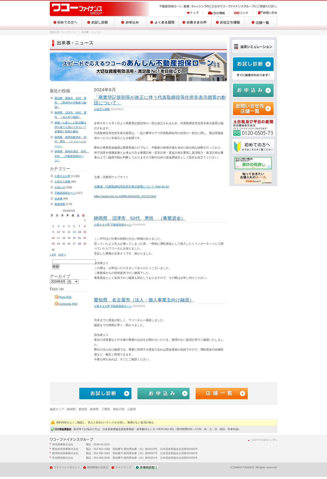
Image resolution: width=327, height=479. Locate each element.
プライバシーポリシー (67, 467)
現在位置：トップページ (63, 32)
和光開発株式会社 (62, 457)
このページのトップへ (264, 439)
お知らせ (60, 187)
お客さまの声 (195, 22)
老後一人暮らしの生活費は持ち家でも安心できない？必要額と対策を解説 (70, 127)
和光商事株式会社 (62, 444)
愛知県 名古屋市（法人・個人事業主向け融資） (144, 299)
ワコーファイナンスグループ (100, 9)
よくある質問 (163, 22)
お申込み (130, 22)
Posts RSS (65, 297)
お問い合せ (265, 13)
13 (74, 232)
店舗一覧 (261, 22)
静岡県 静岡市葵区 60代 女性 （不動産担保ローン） (72, 156)
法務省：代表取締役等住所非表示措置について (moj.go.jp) (131, 186)
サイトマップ (123, 467)
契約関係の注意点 (97, 467)
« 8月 (53, 254)
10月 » (62, 254)
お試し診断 (98, 22)
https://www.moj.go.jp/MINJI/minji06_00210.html (125, 196)
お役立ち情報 (228, 22)
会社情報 (216, 13)
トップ (195, 13)
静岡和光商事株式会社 (65, 453)
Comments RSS (68, 303)
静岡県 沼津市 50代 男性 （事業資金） (140, 218)
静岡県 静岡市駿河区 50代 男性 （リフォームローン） (70, 141)
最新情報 (60, 204)
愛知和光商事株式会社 (65, 448)
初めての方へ (66, 22)
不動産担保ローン (121, 224)
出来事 (58, 198)
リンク (241, 13)
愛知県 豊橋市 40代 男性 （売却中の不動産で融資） (70, 102)
